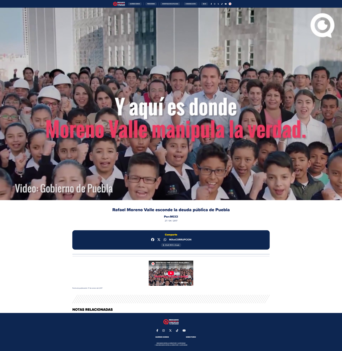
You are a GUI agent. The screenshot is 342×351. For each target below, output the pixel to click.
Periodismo (151, 4)
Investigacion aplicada (170, 4)
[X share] (159, 239)
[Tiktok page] (177, 330)
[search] (230, 3)
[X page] (218, 4)
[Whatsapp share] (165, 239)
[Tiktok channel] (222, 4)
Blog (204, 4)
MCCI (174, 216)
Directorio (191, 337)
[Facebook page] (211, 4)
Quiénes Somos (135, 4)
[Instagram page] (214, 4)
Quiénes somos (162, 337)
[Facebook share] (153, 239)
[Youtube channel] (226, 4)
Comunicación (191, 4)
